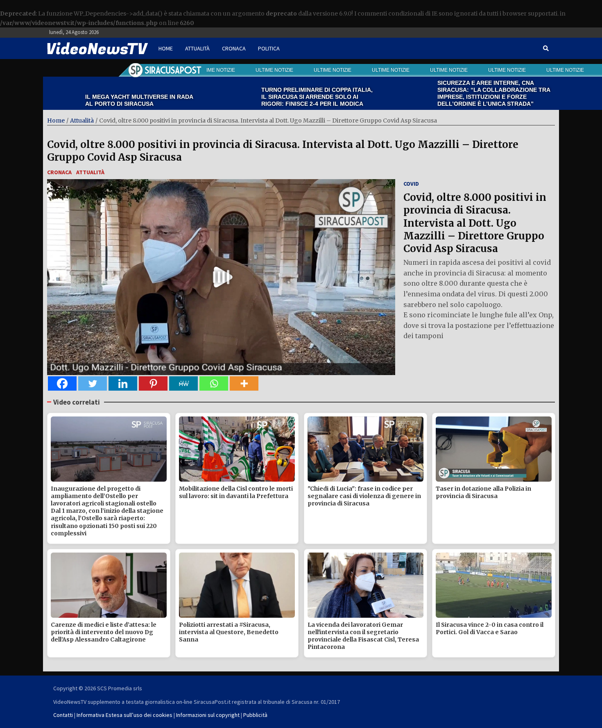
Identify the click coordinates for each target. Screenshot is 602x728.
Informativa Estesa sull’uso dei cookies (124, 715)
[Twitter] (92, 383)
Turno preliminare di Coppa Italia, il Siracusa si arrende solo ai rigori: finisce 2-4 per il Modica (275, 96)
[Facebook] (62, 383)
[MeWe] (183, 383)
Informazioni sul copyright (208, 715)
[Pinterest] (153, 383)
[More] (244, 383)
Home (165, 48)
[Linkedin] (123, 383)
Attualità (197, 48)
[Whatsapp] (213, 383)
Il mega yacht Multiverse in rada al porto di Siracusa (97, 100)
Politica (269, 48)
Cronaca (234, 48)
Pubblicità (255, 715)
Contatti (63, 715)
